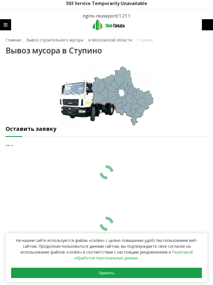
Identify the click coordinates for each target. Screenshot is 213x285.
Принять (106, 273)
